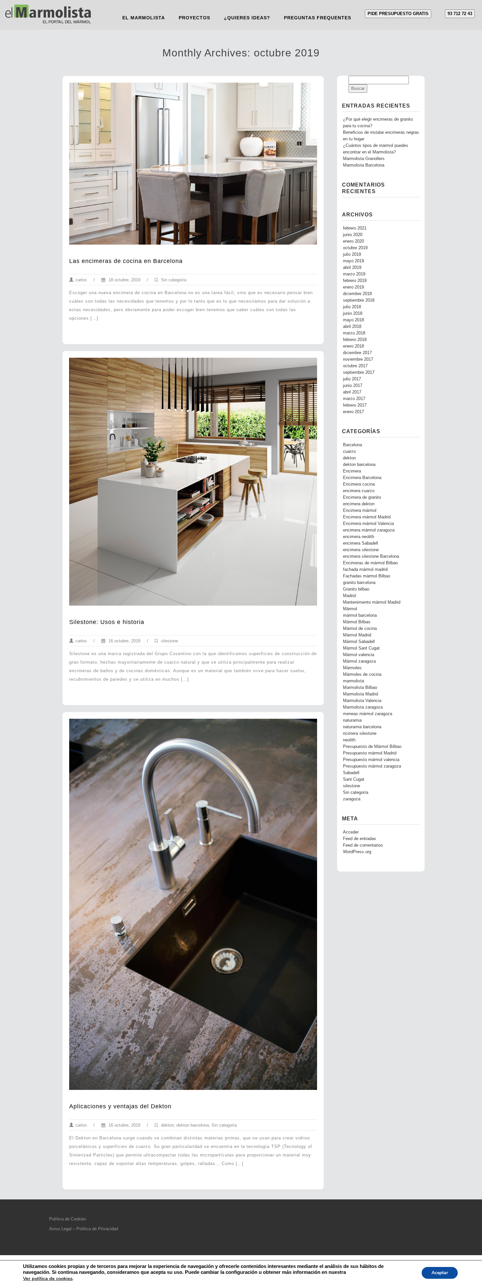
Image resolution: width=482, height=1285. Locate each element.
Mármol (350, 609)
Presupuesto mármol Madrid (369, 753)
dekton (167, 1125)
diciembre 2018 (357, 293)
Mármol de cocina (360, 628)
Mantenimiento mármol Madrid (371, 602)
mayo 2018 (353, 320)
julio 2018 (352, 307)
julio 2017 (352, 379)
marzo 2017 (354, 398)
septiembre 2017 (358, 372)
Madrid (349, 595)
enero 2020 (353, 241)
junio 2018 (352, 313)
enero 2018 (353, 346)
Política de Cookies (67, 1218)
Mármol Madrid (357, 635)
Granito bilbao (356, 589)
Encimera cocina (359, 484)
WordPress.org (357, 852)
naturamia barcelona (362, 727)
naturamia (352, 720)
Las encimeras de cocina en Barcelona (126, 261)
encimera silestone (361, 550)
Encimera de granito (362, 497)
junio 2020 (352, 234)
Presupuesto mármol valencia (371, 759)
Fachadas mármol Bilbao (366, 576)
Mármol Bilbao (356, 622)
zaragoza (351, 799)
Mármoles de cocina (362, 674)
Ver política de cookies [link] (47, 1278)
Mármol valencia (358, 655)
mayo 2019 (353, 261)
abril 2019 (352, 267)
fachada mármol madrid (365, 569)
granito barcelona (359, 582)
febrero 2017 (355, 405)
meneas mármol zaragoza (367, 714)
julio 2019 (352, 254)
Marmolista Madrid (360, 694)
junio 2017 (352, 385)
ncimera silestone (359, 733)
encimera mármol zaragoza (368, 530)
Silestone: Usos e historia (106, 622)
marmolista (353, 681)
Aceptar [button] (440, 1273)
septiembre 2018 (358, 300)
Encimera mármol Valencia (368, 523)
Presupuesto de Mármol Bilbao (372, 746)
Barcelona (352, 445)
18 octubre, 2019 (123, 279)
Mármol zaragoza (359, 661)
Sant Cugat (353, 779)
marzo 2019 (354, 274)
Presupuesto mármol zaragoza (372, 766)
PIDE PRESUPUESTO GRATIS (398, 13)
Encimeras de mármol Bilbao (370, 563)
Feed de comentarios (363, 845)
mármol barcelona (360, 615)
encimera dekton (358, 504)
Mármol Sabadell (359, 641)
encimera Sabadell (360, 543)
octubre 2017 (355, 366)
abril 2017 (352, 392)
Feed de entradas (359, 838)
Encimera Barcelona (362, 477)
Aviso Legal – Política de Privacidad (83, 1228)
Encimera (352, 471)
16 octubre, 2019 (123, 640)
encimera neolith (358, 536)
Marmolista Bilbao (360, 687)
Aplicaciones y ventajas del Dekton (120, 1106)
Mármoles (352, 668)
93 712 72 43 (460, 13)
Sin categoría (173, 279)
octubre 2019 (355, 248)
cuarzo (349, 451)
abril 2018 (352, 326)
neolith (349, 740)
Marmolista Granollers (364, 158)
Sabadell (351, 773)
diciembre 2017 (357, 353)
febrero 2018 (355, 339)
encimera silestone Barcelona (371, 556)
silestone (169, 640)
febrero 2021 (355, 228)
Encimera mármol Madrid (367, 517)
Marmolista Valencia (362, 700)
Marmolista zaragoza (363, 707)
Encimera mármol (359, 510)
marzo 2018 (354, 333)
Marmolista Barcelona (363, 165)
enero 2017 (353, 412)
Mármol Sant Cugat (361, 648)
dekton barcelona (192, 1125)
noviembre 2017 (358, 359)
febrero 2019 (355, 280)
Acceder (351, 832)
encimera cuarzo (358, 491)
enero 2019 (353, 287)
